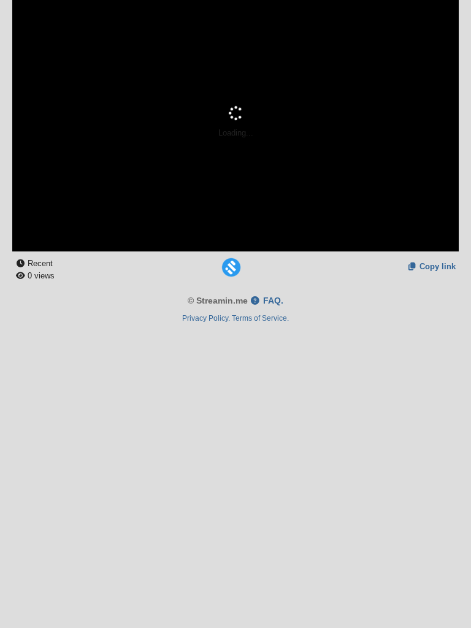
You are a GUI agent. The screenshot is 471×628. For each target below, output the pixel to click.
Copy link (436, 266)
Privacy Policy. (206, 318)
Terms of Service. (260, 318)
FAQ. (272, 300)
